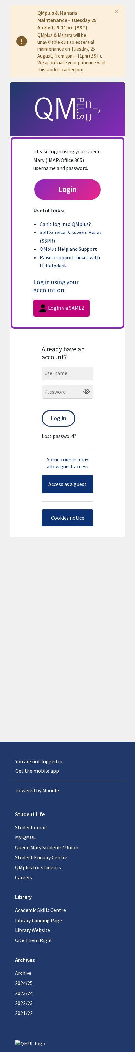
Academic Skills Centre (40, 910)
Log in (58, 418)
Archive (23, 973)
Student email (31, 827)
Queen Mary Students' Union (46, 847)
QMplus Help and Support (68, 249)
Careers (23, 877)
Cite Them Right (33, 940)
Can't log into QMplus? (65, 224)
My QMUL (25, 837)
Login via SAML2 (65, 307)
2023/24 (24, 993)
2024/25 (24, 983)
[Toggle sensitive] (84, 392)
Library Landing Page (38, 920)
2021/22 (24, 1013)
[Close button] (117, 11)
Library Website (32, 930)
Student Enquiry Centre (41, 857)
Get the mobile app (37, 770)
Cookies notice (67, 517)
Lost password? (59, 436)
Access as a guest (67, 484)
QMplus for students (38, 867)
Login (67, 189)
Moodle (50, 790)
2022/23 (24, 1003)
